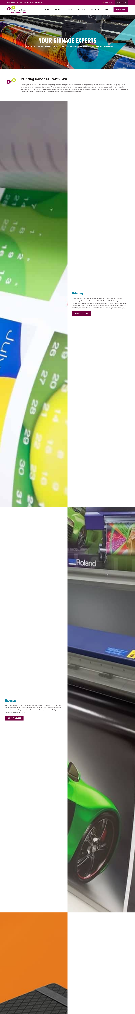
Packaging (82, 10)
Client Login (121, 2)
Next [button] (133, 42)
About (106, 10)
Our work (95, 10)
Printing (46, 10)
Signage (58, 10)
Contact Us (120, 10)
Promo (69, 10)
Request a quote (81, 313)
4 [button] (131, 66)
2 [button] (128, 66)
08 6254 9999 (109, 2)
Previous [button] (1, 42)
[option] (67, 42)
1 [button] (126, 66)
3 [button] (129, 66)
